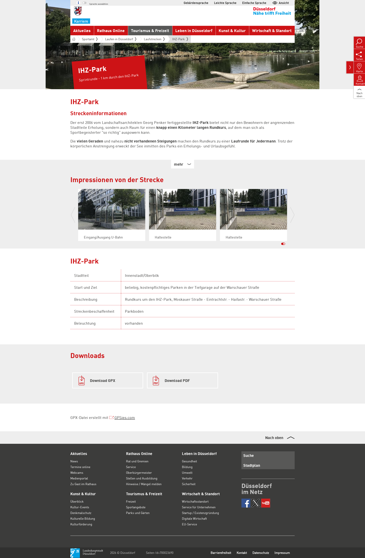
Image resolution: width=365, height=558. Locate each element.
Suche (248, 455)
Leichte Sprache (225, 3)
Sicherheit (188, 484)
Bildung (187, 467)
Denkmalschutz (80, 513)
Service (131, 467)
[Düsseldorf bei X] (255, 503)
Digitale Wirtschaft (194, 518)
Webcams (76, 473)
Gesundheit (189, 461)
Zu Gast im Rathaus (83, 484)
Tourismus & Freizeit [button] (150, 30)
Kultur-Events (79, 507)
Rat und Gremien (137, 461)
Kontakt (242, 553)
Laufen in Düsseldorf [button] (119, 39)
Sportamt (88, 39)
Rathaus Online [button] (111, 30)
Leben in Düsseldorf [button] (193, 30)
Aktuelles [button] (82, 30)
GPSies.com (124, 417)
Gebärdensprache (196, 3)
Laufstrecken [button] (152, 39)
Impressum (282, 553)
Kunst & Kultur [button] (232, 30)
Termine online (80, 467)
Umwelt (187, 473)
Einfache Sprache (254, 3)
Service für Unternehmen (199, 507)
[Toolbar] (350, 67)
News (74, 461)
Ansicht (284, 3)
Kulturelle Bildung (82, 518)
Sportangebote (135, 507)
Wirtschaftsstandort (195, 501)
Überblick (77, 501)
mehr (178, 164)
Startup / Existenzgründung (200, 513)
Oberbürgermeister (139, 473)
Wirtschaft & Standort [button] (271, 30)
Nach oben (274, 437)
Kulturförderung (81, 524)
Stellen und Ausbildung (141, 478)
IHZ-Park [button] (178, 40)
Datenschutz (260, 553)
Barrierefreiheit (221, 553)
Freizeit (131, 501)
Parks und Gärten (138, 513)
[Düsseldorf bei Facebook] (245, 503)
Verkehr (187, 478)
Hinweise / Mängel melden (144, 484)
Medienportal (79, 478)
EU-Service (189, 524)
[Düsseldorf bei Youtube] (265, 503)
